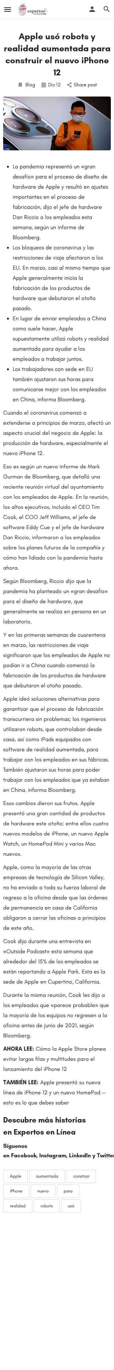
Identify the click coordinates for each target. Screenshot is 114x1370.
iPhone (16, 1191)
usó (71, 1206)
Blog (30, 85)
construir (81, 1176)
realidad (18, 1206)
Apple (15, 1176)
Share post (85, 85)
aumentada (47, 1176)
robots (47, 1206)
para (68, 1191)
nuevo (43, 1191)
